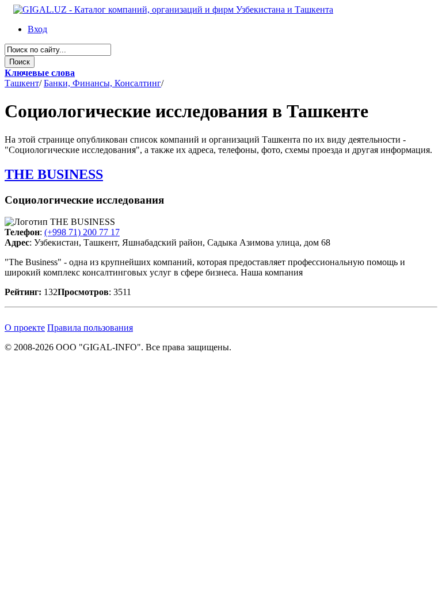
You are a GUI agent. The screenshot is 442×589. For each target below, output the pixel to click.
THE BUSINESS (54, 174)
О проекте (25, 327)
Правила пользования (90, 327)
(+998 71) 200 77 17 (82, 232)
